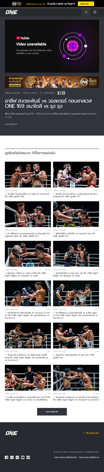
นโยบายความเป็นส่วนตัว (65, 457)
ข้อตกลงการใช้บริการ (89, 457)
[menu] (94, 12)
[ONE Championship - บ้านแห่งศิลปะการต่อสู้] (11, 12)
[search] (86, 12)
